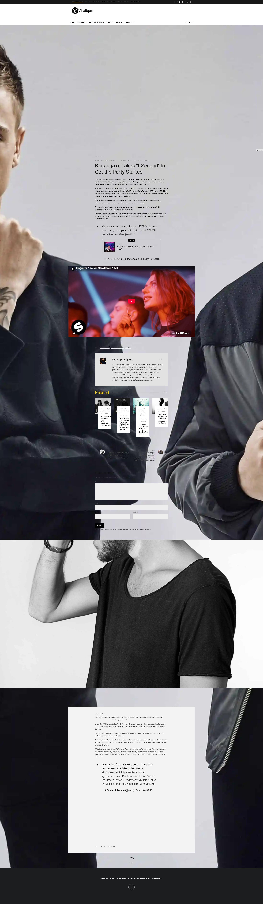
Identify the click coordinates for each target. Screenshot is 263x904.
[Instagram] (180, 2)
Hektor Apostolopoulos (122, 359)
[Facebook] (175, 2)
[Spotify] (190, 2)
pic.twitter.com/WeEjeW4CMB (119, 234)
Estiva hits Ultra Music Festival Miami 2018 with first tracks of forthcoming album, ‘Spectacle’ (118, 454)
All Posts (97, 160)
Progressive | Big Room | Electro (110, 160)
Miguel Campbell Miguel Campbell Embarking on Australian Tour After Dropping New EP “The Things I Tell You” (144, 455)
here (106, 219)
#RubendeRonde (111, 783)
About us (88, 2)
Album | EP (123, 409)
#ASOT (151, 776)
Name (97, 503)
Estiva (103, 846)
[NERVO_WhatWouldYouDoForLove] (109, 247)
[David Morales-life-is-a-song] (122, 406)
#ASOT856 (140, 776)
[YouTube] (185, 2)
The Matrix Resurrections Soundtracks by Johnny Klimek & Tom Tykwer (143, 429)
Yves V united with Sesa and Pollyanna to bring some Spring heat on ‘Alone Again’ (162, 419)
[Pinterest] (182, 2)
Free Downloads (95, 22)
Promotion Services (100, 2)
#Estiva (152, 780)
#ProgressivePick (112, 772)
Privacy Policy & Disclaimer (119, 2)
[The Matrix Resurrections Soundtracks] (141, 406)
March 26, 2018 (143, 790)
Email (97, 512)
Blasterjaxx (99, 179)
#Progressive (130, 780)
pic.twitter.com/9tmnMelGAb (138, 783)
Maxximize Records (117, 347)
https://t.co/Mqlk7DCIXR (142, 230)
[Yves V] (160, 406)
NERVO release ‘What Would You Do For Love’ (135, 247)
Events (109, 22)
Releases (123, 160)
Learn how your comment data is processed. (136, 529)
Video (128, 160)
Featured (81, 22)
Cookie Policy (135, 2)
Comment (98, 482)
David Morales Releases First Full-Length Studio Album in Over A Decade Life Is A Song (124, 424)
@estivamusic (134, 772)
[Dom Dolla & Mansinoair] (103, 406)
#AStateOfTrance (112, 780)
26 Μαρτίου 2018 (150, 258)
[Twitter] (177, 2)
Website (135, 512)
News (72, 22)
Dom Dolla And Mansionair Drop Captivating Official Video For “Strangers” (106, 421)
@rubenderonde (111, 776)
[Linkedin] (187, 2)
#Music (142, 780)
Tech (146, 419)
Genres (119, 22)
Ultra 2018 (112, 846)
